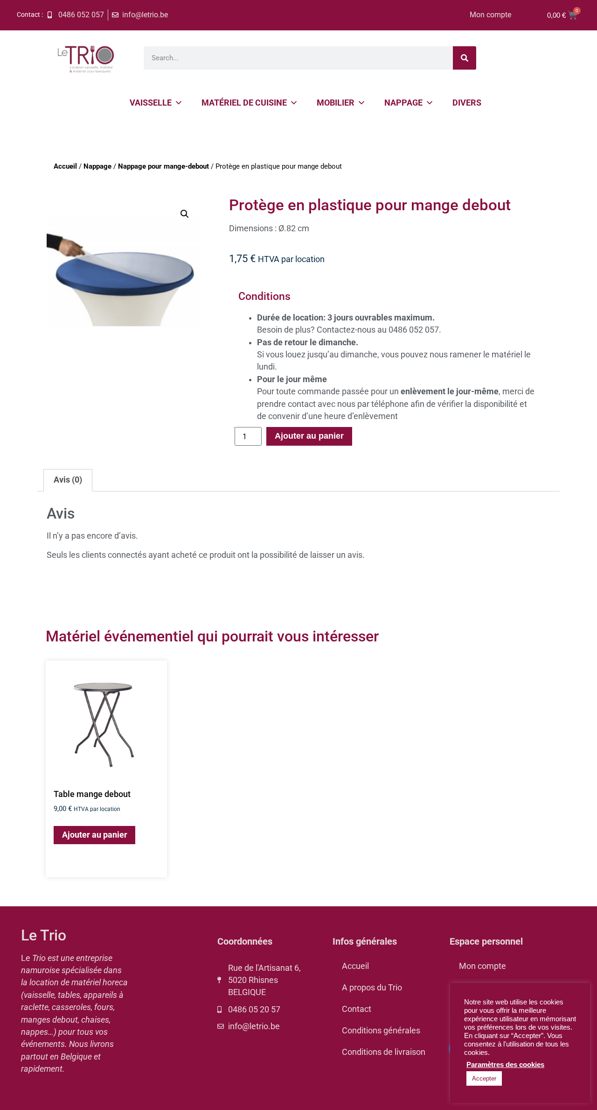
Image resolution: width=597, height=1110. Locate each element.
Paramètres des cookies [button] (505, 1064)
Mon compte (490, 14)
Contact (356, 1009)
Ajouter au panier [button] (94, 835)
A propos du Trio (372, 987)
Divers (466, 102)
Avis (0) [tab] (68, 479)
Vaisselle (151, 102)
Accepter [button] (484, 1078)
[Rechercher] (464, 58)
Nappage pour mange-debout (163, 166)
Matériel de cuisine (244, 102)
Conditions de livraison (383, 1052)
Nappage (403, 102)
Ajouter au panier (309, 436)
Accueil (65, 166)
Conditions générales (381, 1030)
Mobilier (335, 102)
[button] (184, 214)
